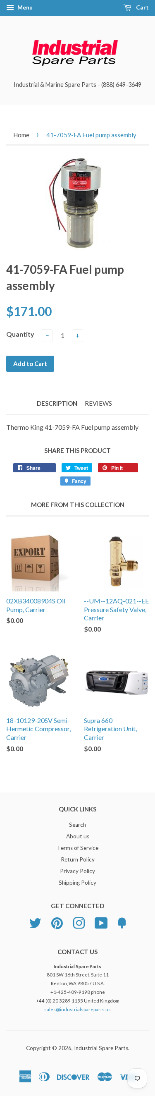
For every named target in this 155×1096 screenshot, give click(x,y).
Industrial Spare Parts (101, 1048)
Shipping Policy (77, 882)
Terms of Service (77, 848)
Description (57, 403)
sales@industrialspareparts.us (77, 1009)
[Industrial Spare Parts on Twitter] (35, 922)
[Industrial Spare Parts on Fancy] (121, 922)
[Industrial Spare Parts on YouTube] (101, 922)
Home (21, 135)
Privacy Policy (77, 871)
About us (77, 836)
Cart (142, 7)
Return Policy (78, 859)
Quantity (20, 334)
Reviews (98, 403)
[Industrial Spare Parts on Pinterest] (57, 922)
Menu (24, 7)
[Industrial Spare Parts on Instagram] (79, 922)
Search (77, 824)
